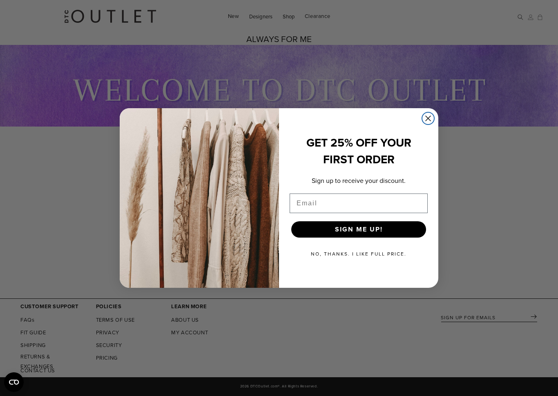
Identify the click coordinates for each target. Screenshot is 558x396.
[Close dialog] (428, 118)
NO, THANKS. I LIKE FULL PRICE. (358, 254)
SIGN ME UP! (359, 229)
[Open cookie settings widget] (14, 382)
